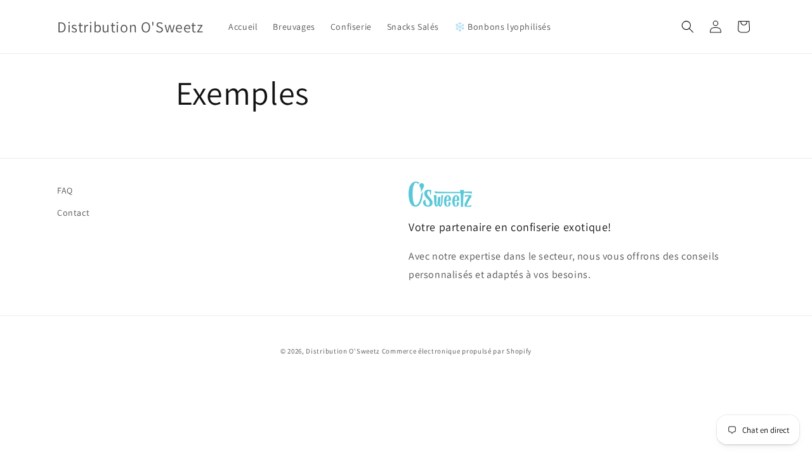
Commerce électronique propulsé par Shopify (457, 351)
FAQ (65, 190)
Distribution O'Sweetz (343, 351)
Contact (73, 212)
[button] (688, 27)
